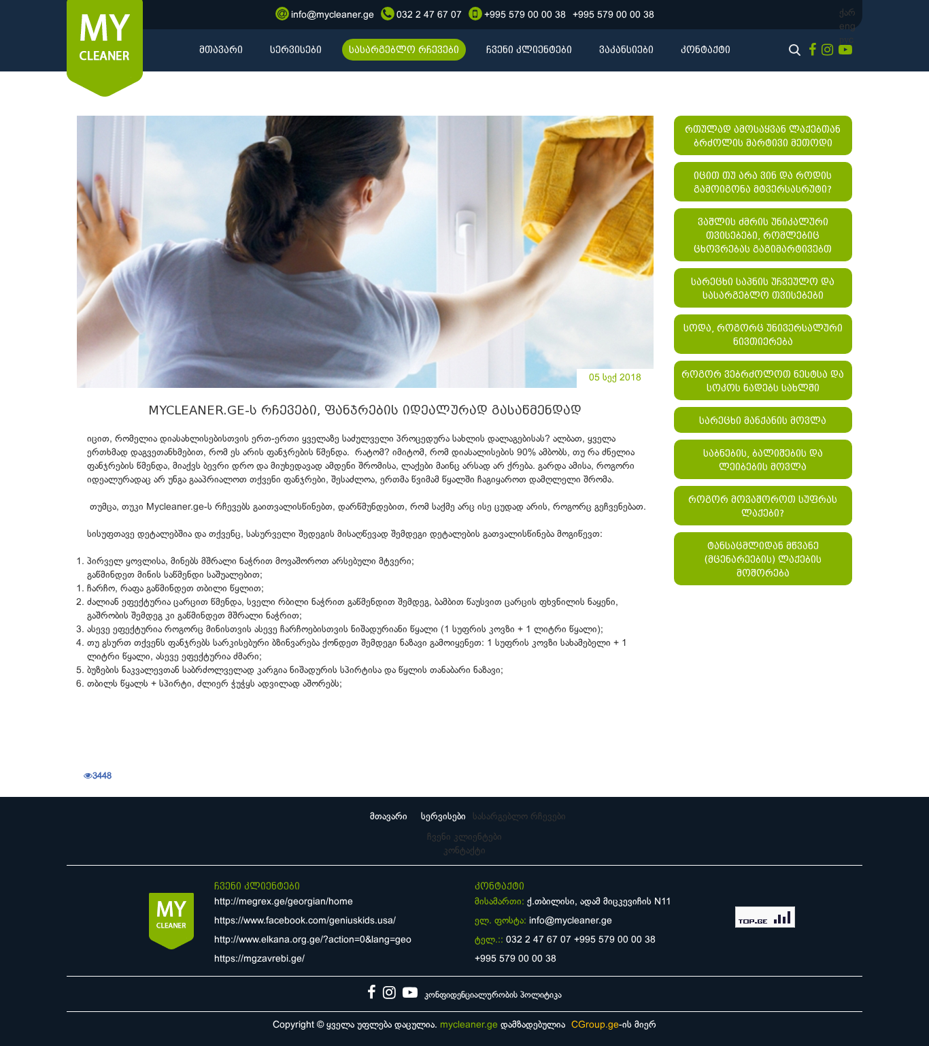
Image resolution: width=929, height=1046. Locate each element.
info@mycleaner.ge (570, 921)
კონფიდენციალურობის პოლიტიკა (493, 996)
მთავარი (221, 49)
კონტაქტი (705, 49)
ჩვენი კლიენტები (529, 49)
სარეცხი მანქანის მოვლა (762, 420)
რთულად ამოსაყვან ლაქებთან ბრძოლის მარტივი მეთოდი (763, 136)
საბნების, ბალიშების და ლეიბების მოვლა (763, 460)
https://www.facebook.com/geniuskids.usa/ (305, 921)
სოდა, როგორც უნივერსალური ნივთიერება (763, 335)
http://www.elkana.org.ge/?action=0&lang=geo (312, 940)
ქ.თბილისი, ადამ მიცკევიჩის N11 (599, 902)
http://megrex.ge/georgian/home (283, 902)
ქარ (847, 13)
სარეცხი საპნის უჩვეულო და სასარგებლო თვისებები (762, 288)
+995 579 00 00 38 (615, 940)
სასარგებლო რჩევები (404, 49)
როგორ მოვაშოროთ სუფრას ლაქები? (762, 506)
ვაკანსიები (626, 49)
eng (847, 26)
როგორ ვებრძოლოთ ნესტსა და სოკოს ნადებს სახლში (762, 381)
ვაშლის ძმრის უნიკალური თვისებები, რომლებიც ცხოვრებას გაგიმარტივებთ (763, 235)
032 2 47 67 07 (538, 940)
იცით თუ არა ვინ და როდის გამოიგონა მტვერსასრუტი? (763, 182)
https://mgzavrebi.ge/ (259, 959)
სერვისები (296, 49)
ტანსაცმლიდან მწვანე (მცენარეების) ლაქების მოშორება (763, 559)
